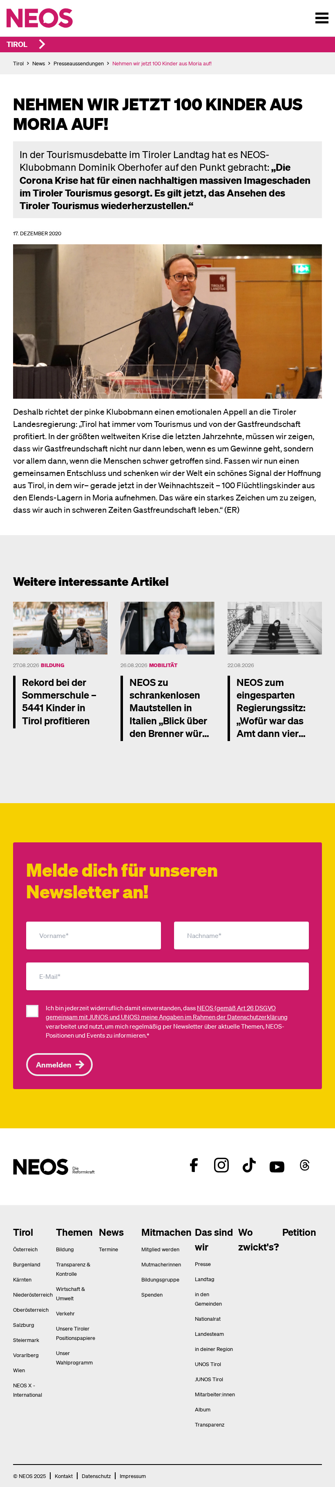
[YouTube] (277, 1165)
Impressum (133, 1475)
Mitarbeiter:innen (215, 1394)
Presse (203, 1263)
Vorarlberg (26, 1354)
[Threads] (305, 1165)
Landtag (204, 1278)
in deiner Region (214, 1348)
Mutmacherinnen (161, 1264)
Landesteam (209, 1333)
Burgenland (26, 1264)
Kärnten (22, 1279)
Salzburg (23, 1324)
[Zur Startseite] (57, 18)
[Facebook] (194, 1165)
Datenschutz (96, 1475)
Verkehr (65, 1313)
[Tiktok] (249, 1165)
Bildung (53, 664)
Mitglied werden (160, 1249)
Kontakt (64, 1475)
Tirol (17, 44)
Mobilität (163, 664)
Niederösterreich (33, 1294)
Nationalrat (208, 1318)
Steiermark (26, 1339)
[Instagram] (221, 1165)
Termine (108, 1249)
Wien (19, 1369)
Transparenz (209, 1424)
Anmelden (53, 1064)
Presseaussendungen (79, 63)
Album (202, 1409)
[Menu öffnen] (321, 18)
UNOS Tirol (208, 1363)
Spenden (152, 1294)
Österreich (25, 1249)
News (38, 63)
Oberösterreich (31, 1309)
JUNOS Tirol (209, 1378)
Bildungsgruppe (160, 1279)
